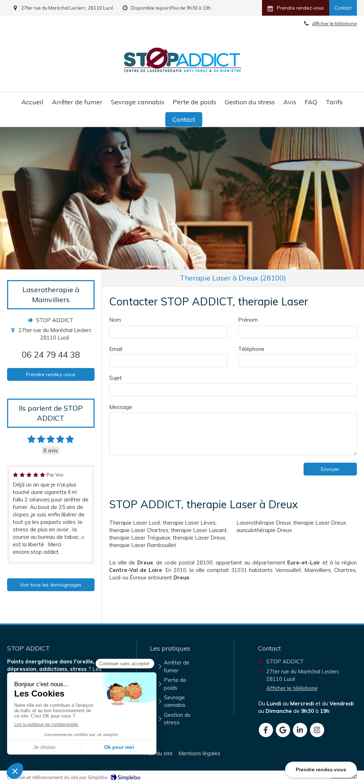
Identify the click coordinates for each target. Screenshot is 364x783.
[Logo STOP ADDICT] (182, 73)
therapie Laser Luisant (199, 530)
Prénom (248, 319)
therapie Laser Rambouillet (142, 545)
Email (115, 349)
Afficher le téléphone (292, 688)
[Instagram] (317, 730)
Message (120, 407)
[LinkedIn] (300, 730)
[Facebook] (266, 730)
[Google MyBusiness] (283, 730)
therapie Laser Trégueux (139, 537)
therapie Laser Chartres (138, 530)
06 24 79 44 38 (51, 354)
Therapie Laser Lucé (134, 522)
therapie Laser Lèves (189, 522)
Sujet (115, 377)
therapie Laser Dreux (199, 537)
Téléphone (251, 349)
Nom (115, 319)
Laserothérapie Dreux (263, 522)
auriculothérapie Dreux (264, 530)
